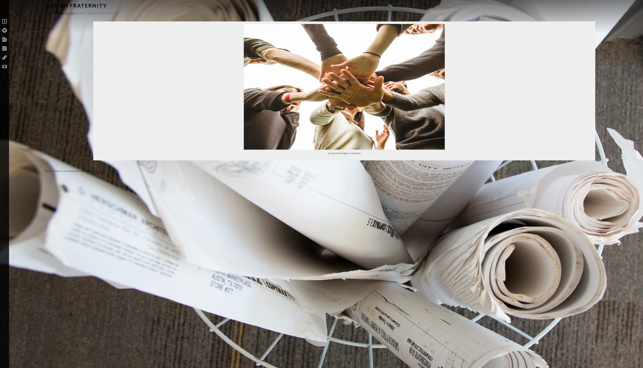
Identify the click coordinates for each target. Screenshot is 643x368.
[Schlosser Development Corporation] (26, 8)
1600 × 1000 (85, 13)
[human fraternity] (344, 148)
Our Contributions (106, 13)
